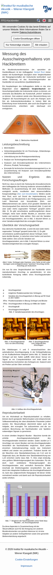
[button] (44, 21)
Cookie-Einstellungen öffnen (26, 38)
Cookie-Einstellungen (26, 559)
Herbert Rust (39, 72)
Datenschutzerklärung (30, 32)
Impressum (26, 566)
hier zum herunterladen (27, 194)
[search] (38, 21)
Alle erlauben (41, 45)
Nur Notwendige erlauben (18, 45)
